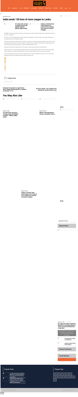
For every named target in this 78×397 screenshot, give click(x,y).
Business (41, 8)
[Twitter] (29, 60)
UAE (55, 380)
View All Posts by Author (8, 81)
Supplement (15, 8)
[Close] (2, 393)
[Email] (29, 62)
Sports (61, 8)
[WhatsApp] (29, 64)
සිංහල (69, 8)
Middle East (26, 8)
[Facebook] (29, 58)
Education (55, 8)
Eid (70, 373)
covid (63, 373)
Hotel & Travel (48, 8)
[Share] (29, 70)
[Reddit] (29, 68)
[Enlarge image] (61, 107)
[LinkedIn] (29, 66)
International (34, 8)
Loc (4, 71)
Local (20, 8)
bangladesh (57, 373)
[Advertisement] (67, 210)
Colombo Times (11, 78)
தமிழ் (66, 8)
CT (67, 373)
